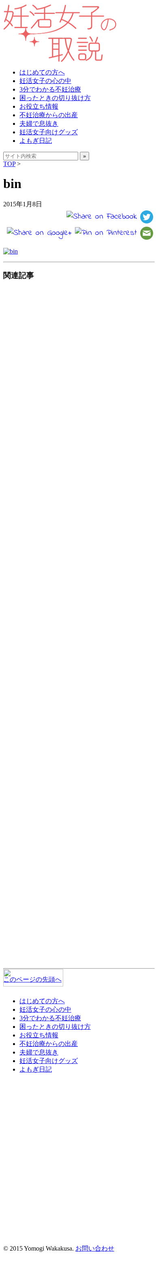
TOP (9, 163)
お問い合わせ (94, 1248)
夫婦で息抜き (38, 123)
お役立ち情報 (38, 106)
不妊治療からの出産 (48, 115)
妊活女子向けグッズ (48, 132)
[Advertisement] (76, 626)
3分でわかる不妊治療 (50, 89)
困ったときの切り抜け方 (55, 97)
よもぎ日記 (35, 140)
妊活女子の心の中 (45, 80)
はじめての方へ (42, 72)
